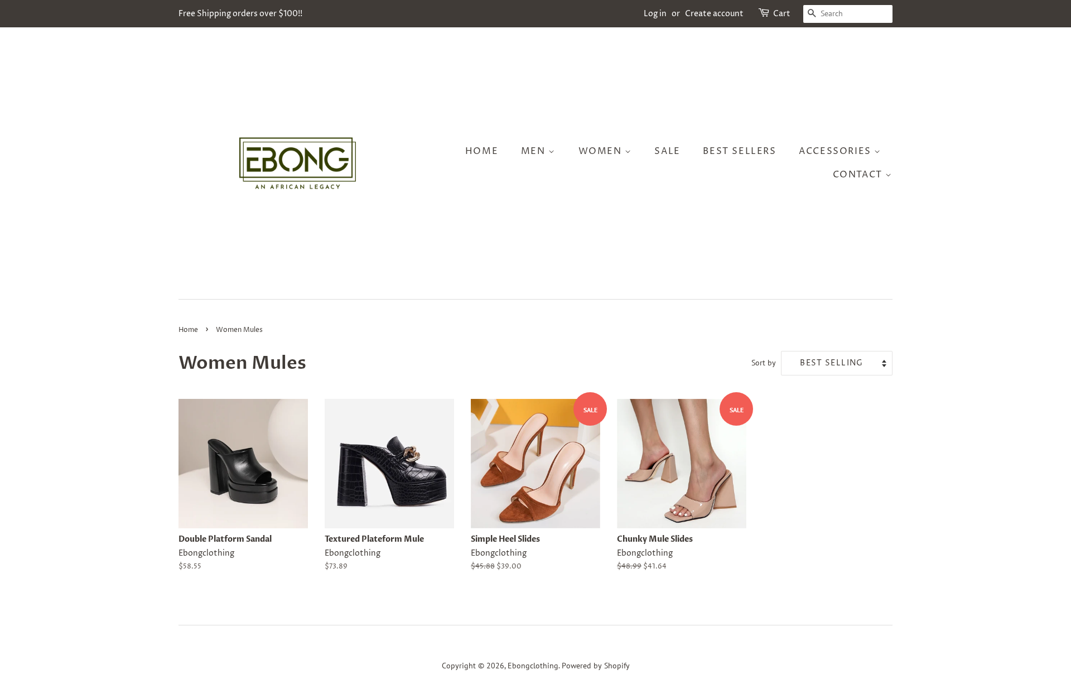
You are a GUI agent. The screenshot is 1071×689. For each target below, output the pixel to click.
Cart (781, 13)
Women (601, 151)
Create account (714, 13)
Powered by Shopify (596, 666)
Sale (667, 151)
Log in (655, 13)
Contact (859, 174)
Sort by (763, 362)
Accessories (836, 151)
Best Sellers (739, 151)
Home (481, 151)
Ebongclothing (533, 666)
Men (534, 151)
